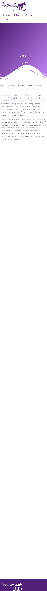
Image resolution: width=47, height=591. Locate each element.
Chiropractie (31, 15)
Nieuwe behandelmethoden (19, 85)
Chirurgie (6, 15)
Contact (6, 19)
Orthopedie (18, 15)
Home (3, 85)
